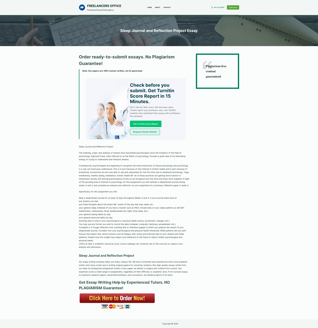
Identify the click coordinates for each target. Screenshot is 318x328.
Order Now (233, 7)
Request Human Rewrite (145, 132)
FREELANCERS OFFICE (104, 6)
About (157, 7)
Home (149, 7)
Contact (167, 7)
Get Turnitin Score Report (145, 124)
